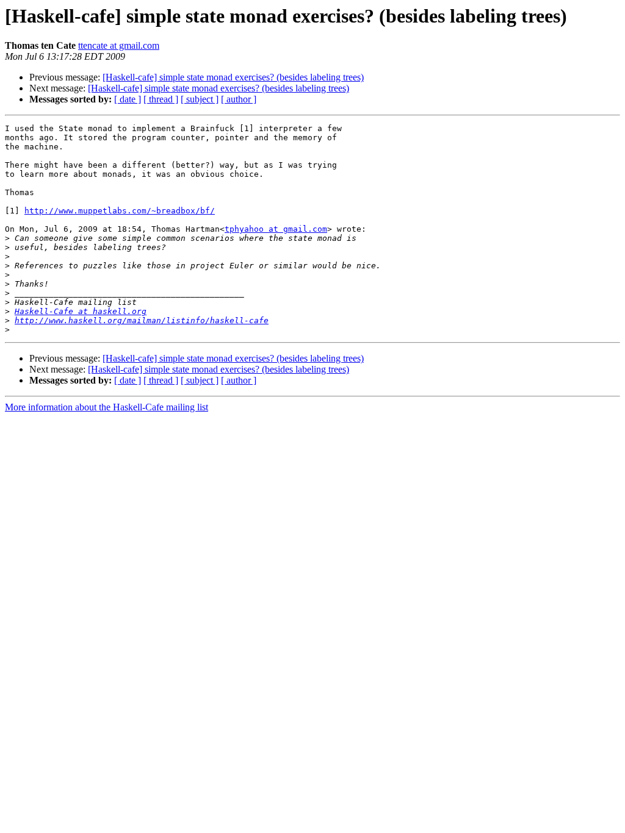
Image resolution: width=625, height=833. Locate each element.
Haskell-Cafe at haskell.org (80, 311)
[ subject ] (200, 99)
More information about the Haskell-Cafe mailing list (106, 407)
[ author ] (238, 99)
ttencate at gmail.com (118, 45)
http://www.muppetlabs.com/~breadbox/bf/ (119, 210)
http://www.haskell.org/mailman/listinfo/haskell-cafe (142, 320)
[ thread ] (160, 99)
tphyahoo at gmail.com (276, 229)
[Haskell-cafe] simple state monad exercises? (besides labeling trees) (233, 77)
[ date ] (127, 99)
